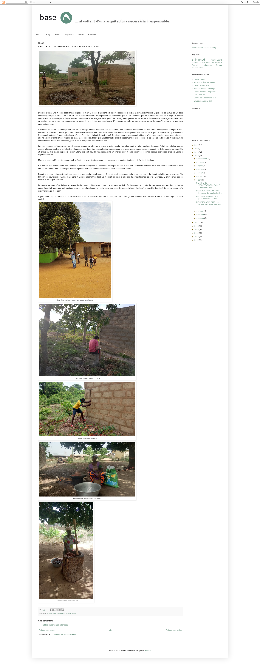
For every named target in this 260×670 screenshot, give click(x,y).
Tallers (81, 34)
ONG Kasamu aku (201, 86)
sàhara (201, 68)
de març (200, 211)
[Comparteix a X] (57, 609)
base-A (39, 34)
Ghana (68, 613)
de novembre (202, 159)
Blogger (148, 651)
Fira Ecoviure (199, 95)
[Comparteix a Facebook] (60, 609)
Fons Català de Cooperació (205, 92)
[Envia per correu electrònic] (51, 609)
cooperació (61, 613)
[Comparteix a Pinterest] (62, 609)
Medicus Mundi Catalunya (204, 89)
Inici (110, 630)
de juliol (200, 169)
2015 (196, 230)
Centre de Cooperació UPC (205, 98)
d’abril (199, 180)
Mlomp (195, 62)
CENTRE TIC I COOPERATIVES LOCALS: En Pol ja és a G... (208, 185)
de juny (200, 173)
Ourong (219, 65)
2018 (196, 156)
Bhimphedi (199, 59)
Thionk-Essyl (216, 60)
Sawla (74, 613)
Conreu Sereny (200, 79)
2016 (196, 226)
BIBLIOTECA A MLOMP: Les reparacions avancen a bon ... (208, 204)
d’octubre (201, 162)
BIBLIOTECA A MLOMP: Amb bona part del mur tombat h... (209, 192)
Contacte (92, 34)
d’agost (200, 166)
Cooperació (69, 34)
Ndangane (217, 62)
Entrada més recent (47, 630)
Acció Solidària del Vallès (204, 82)
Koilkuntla (205, 62)
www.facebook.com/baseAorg (204, 48)
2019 (196, 152)
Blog (48, 34)
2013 (196, 237)
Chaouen (195, 68)
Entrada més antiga (174, 630)
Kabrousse (207, 65)
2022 (196, 145)
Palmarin (195, 65)
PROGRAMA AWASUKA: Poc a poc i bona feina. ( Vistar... (208, 197)
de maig (200, 176)
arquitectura (51, 613)
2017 (196, 222)
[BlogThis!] (54, 609)
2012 (196, 240)
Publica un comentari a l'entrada (55, 625)
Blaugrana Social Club (203, 101)
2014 (196, 233)
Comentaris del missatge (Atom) (64, 634)
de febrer (200, 215)
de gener (200, 218)
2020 (196, 149)
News (57, 34)
